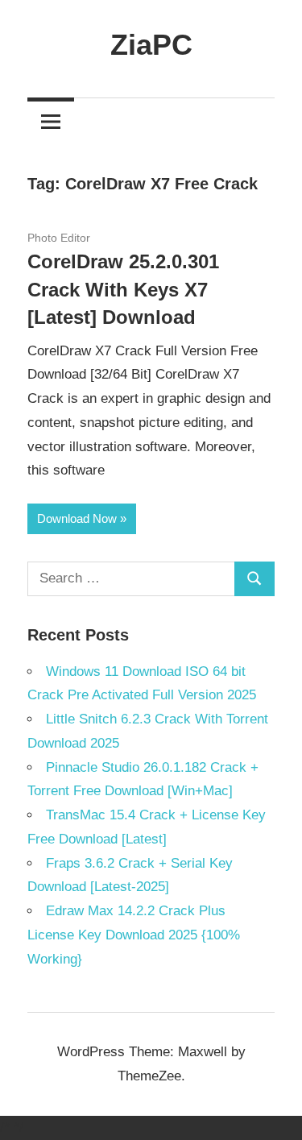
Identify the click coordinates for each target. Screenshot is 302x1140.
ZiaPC (151, 44)
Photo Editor (58, 237)
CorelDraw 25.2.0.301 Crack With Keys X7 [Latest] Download (123, 290)
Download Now (77, 518)
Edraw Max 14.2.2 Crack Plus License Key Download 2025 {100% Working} (133, 935)
